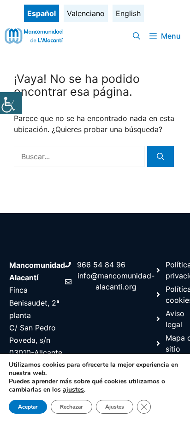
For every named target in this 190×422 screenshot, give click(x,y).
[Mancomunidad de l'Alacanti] (35, 36)
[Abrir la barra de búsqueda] (136, 36)
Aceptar (28, 406)
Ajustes (114, 406)
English (128, 13)
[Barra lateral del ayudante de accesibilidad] (11, 103)
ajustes (73, 390)
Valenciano (86, 13)
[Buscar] (160, 156)
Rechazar (71, 406)
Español (41, 13)
